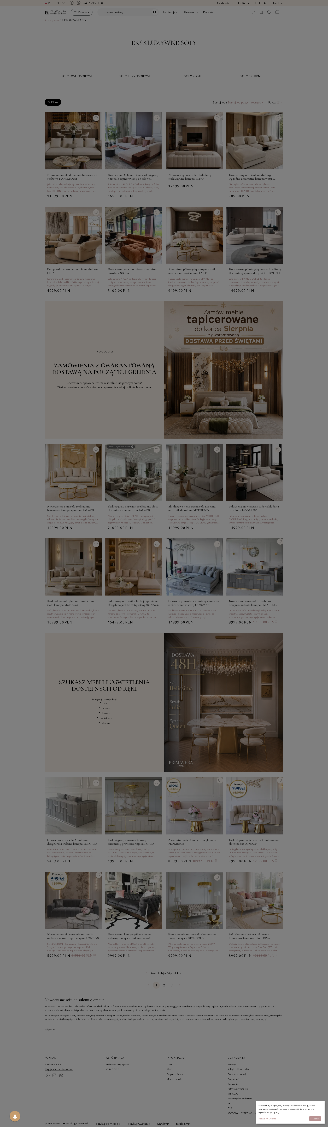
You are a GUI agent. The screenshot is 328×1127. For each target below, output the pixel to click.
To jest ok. (315, 1118)
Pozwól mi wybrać (267, 1118)
